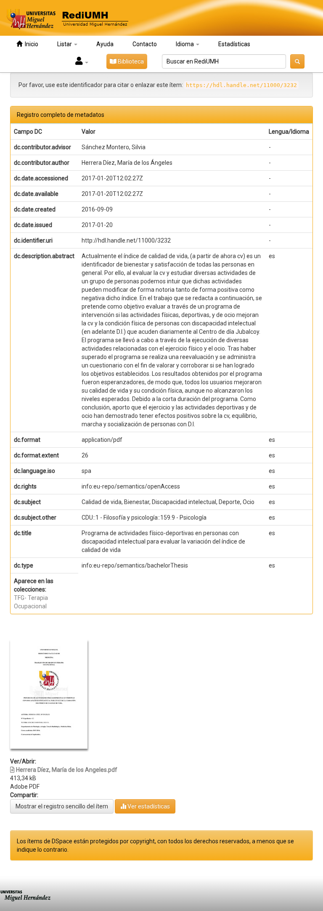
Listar (65, 44)
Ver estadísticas (148, 806)
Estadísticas (234, 44)
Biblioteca (130, 61)
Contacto (144, 44)
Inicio (30, 44)
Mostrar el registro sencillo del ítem (62, 806)
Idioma (185, 44)
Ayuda (105, 44)
